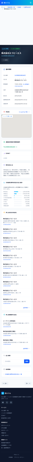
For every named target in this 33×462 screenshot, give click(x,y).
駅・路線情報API (5, 447)
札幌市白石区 (27, 7)
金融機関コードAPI (6, 445)
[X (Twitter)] (6, 402)
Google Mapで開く (23, 112)
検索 (26, 361)
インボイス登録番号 (6, 413)
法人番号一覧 (4, 410)
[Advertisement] (16, 28)
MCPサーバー (5, 430)
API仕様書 (4, 428)
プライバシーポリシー (19, 457)
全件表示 (25, 307)
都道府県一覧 (11, 7)
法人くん (7, 3)
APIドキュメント (5, 425)
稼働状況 (3, 433)
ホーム (3, 7)
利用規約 (11, 457)
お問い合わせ (4, 435)
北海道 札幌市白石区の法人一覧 (13, 374)
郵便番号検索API (5, 442)
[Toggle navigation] (31, 3)
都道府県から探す (6, 418)
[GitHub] (11, 402)
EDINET (3, 415)
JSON (6, 60)
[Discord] (2, 402)
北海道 (19, 7)
